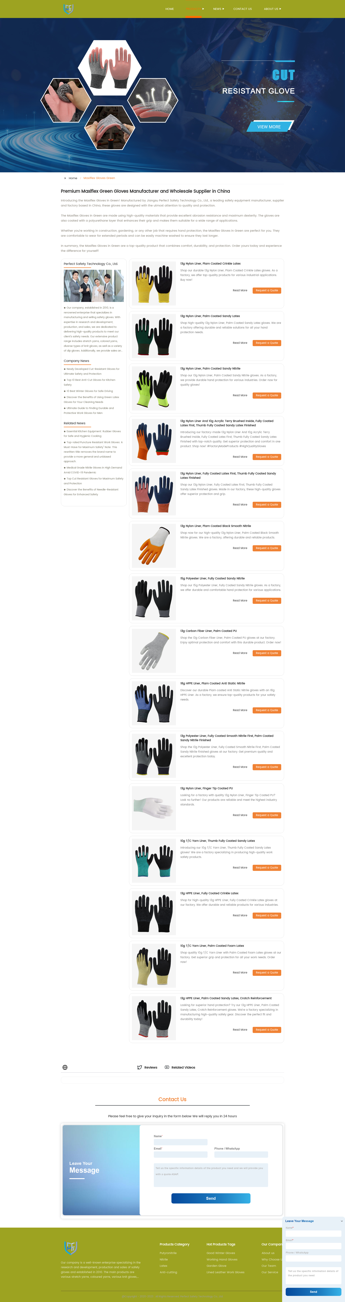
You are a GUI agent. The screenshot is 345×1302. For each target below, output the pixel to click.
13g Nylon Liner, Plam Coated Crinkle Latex (210, 263)
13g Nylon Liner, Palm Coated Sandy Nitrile (210, 368)
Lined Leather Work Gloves (225, 1272)
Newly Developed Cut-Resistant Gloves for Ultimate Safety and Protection (91, 371)
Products (193, 9)
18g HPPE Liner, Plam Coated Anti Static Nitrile (212, 683)
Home (169, 9)
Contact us (242, 9)
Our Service (270, 1272)
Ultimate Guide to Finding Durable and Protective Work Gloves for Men (89, 410)
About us (271, 9)
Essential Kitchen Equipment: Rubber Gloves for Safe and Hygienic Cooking (92, 433)
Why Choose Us (273, 1259)
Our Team (269, 1266)
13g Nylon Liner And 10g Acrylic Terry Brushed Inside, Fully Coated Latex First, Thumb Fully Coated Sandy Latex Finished (226, 423)
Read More (240, 291)
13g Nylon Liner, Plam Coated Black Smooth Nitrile (215, 526)
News (217, 9)
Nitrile (164, 1259)
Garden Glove (216, 1266)
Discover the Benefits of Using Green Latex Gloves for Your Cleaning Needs (91, 399)
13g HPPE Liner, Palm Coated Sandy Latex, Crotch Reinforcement (226, 998)
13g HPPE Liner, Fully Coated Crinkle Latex (209, 893)
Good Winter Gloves (221, 1253)
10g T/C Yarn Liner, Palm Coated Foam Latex (212, 945)
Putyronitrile (168, 1253)
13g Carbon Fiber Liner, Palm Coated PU (208, 631)
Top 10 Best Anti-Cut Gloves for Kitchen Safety (89, 382)
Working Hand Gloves (222, 1259)
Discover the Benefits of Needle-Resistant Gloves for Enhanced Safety (91, 492)
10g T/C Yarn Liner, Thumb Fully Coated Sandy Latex (217, 841)
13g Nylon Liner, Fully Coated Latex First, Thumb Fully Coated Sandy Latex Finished (228, 475)
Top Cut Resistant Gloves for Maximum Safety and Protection (93, 481)
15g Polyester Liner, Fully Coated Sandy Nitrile (212, 578)
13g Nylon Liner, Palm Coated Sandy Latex (210, 316)
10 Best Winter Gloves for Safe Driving (90, 391)
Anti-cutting (168, 1272)
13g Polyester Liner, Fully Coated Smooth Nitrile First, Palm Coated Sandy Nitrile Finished (226, 738)
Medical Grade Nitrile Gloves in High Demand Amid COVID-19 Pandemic (93, 470)
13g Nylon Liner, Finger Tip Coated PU (206, 788)
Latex (163, 1266)
